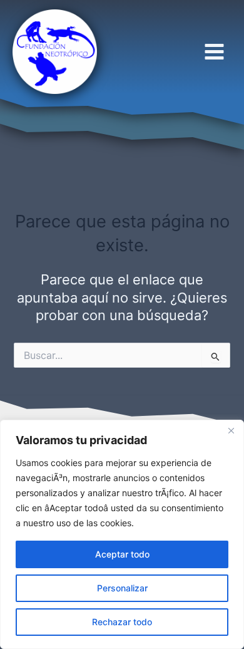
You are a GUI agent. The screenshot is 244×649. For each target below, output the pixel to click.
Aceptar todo (122, 554)
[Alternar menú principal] (214, 51)
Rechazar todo (122, 621)
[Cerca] (230, 430)
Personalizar (122, 588)
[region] (122, 534)
